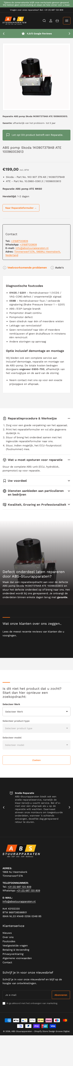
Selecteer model (12, 737)
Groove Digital (63, 1031)
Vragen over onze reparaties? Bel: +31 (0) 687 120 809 (36, 10)
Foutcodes (9, 941)
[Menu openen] (66, 20)
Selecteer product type (16, 721)
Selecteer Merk (11, 704)
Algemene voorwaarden (17, 958)
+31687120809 (19, 241)
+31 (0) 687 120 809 (19, 886)
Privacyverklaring (13, 954)
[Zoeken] (44, 20)
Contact (7, 962)
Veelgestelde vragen (15, 945)
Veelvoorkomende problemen (27, 267)
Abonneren (60, 995)
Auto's (59, 267)
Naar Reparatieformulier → (21, 207)
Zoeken (36, 760)
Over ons (8, 937)
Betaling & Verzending (16, 949)
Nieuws (7, 932)
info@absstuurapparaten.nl (32, 248)
